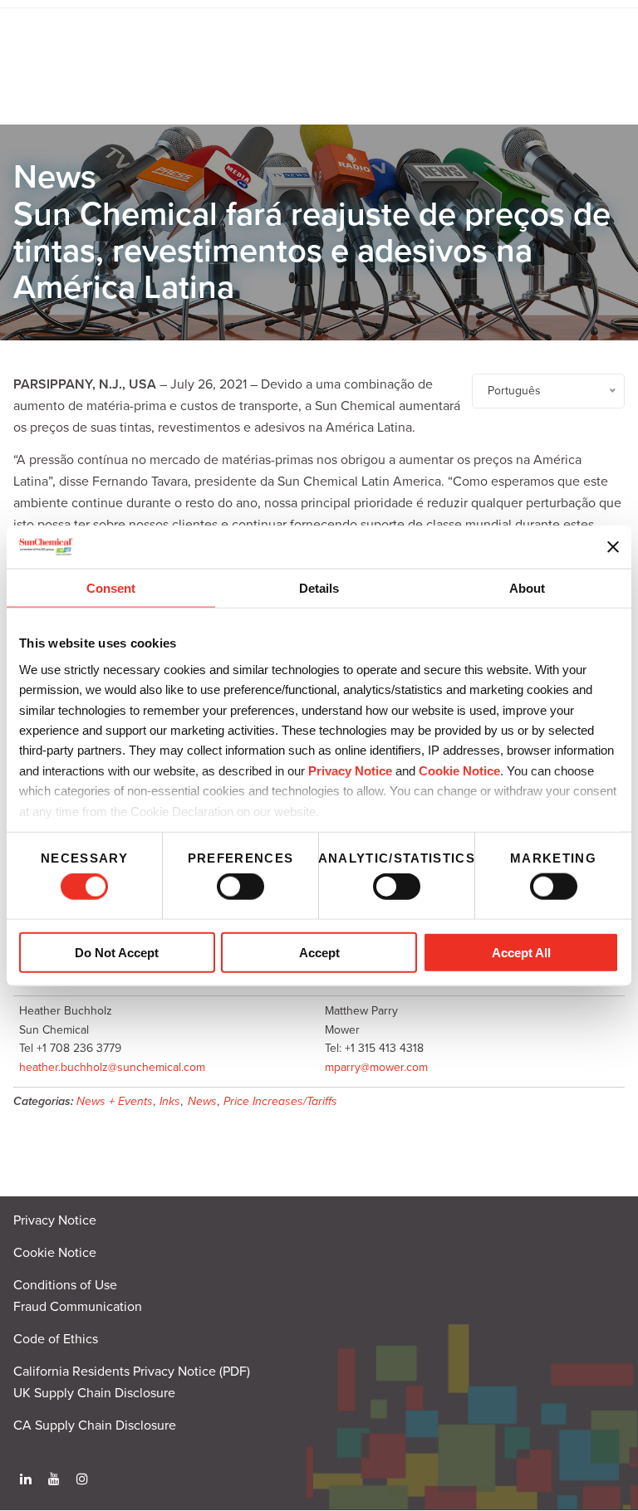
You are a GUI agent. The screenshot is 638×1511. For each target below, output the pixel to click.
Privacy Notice (350, 770)
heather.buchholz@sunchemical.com (112, 1067)
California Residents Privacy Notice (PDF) (131, 1371)
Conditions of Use (65, 1285)
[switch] (240, 886)
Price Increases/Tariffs (280, 1101)
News (202, 1101)
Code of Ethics (55, 1339)
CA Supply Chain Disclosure (94, 1425)
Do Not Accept (117, 952)
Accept (319, 952)
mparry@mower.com (376, 1067)
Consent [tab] (110, 588)
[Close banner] (613, 547)
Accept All (521, 952)
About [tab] (527, 588)
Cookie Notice (54, 1252)
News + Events (114, 1101)
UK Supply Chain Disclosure (94, 1393)
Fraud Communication (77, 1306)
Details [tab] (319, 588)
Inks (170, 1101)
